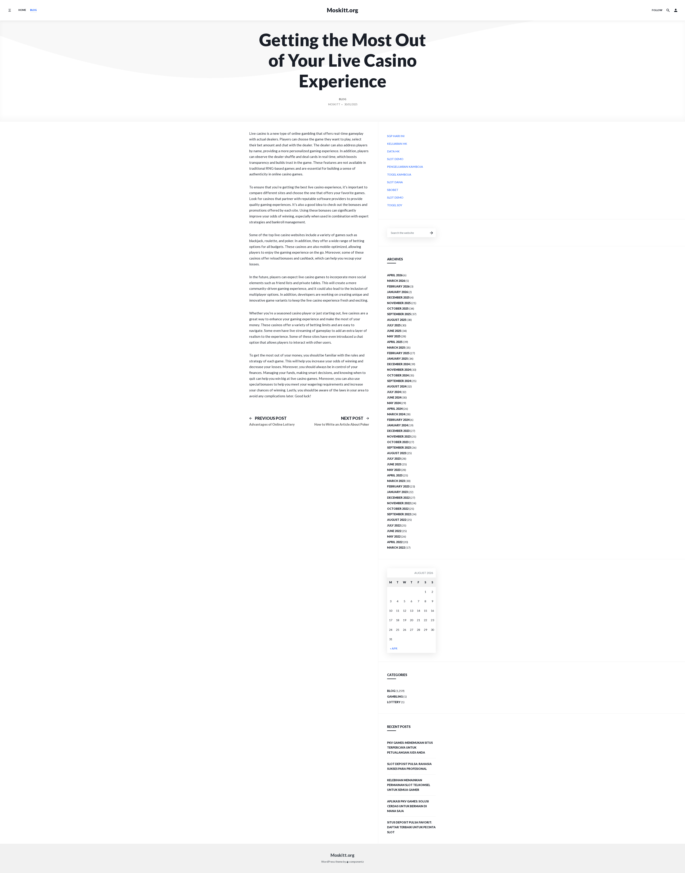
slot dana (395, 182)
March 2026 (396, 280)
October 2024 (398, 375)
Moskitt (334, 104)
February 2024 (398, 419)
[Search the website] (668, 10)
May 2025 (393, 336)
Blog (33, 10)
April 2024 (394, 408)
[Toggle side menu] (10, 10)
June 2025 (394, 330)
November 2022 (399, 503)
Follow (657, 10)
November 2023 (399, 436)
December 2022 (398, 497)
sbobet (392, 189)
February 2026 (398, 286)
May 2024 (393, 403)
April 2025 (394, 341)
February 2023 (398, 486)
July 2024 (394, 392)
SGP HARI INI (396, 136)
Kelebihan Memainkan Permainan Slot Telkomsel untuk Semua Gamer (408, 784)
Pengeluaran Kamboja (405, 166)
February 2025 (398, 353)
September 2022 (399, 514)
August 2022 (396, 519)
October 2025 (398, 308)
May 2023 (393, 469)
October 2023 (398, 442)
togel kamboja (399, 174)
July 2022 (394, 525)
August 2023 (396, 453)
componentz (356, 861)
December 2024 (398, 364)
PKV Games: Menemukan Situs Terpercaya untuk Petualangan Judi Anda (410, 747)
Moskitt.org (342, 10)
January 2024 (397, 425)
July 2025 (394, 325)
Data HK (393, 151)
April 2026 (394, 275)
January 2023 (397, 492)
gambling (395, 696)
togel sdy (394, 205)
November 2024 (399, 369)
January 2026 (397, 292)
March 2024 (396, 414)
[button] (675, 10)
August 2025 (396, 319)
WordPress (328, 861)
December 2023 (398, 430)
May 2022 (393, 536)
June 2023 (394, 464)
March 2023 (396, 480)
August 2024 (396, 386)
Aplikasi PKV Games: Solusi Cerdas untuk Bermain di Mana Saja (408, 806)
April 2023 (394, 475)
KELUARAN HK (397, 143)
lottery (393, 702)
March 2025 (396, 347)
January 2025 (397, 358)
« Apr (393, 648)
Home (22, 10)
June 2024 (394, 397)
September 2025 (399, 314)
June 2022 (394, 531)
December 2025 (398, 297)
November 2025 (399, 303)
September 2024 (399, 380)
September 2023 (399, 447)
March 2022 (396, 547)
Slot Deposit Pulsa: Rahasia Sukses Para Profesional (409, 766)
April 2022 (394, 542)
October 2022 (398, 508)
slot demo (395, 159)
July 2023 (394, 458)
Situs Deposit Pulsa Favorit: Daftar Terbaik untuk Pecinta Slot (411, 827)
